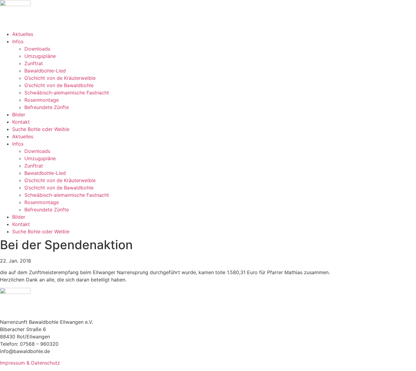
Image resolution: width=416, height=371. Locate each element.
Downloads (37, 49)
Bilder (18, 114)
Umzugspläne (40, 56)
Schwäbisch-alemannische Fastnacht (66, 93)
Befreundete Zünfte (46, 107)
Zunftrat (33, 63)
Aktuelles (22, 34)
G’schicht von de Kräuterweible (60, 78)
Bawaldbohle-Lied (45, 71)
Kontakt (21, 122)
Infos (17, 41)
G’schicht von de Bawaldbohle (58, 85)
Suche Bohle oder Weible (40, 129)
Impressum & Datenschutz (30, 363)
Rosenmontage (41, 100)
